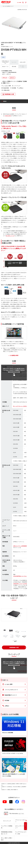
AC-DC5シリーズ (10, 235)
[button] (14, 647)
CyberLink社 (8, 115)
